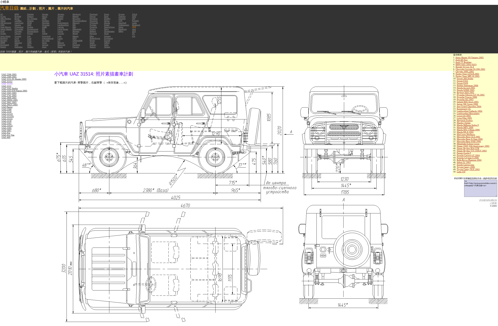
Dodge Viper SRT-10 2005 (468, 76)
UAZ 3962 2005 (9, 102)
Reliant (93, 31)
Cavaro (18, 25)
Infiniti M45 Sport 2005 (468, 102)
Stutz (106, 33)
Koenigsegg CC (464, 109)
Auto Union (5, 36)
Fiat (29, 36)
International (47, 38)
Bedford (4, 38)
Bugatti (18, 16)
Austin (3, 33)
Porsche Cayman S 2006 (468, 157)
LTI (59, 40)
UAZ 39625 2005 (10, 104)
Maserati (61, 45)
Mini (74, 27)
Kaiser (60, 18)
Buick (17, 18)
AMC (2, 25)
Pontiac (93, 25)
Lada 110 (461, 171)
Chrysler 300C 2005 (465, 71)
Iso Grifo (46, 40)
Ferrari (30, 33)
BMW (2, 43)
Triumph (122, 18)
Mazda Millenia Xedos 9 (468, 125)
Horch (44, 16)
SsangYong (109, 27)
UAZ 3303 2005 (9, 93)
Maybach (77, 14)
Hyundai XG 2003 (465, 99)
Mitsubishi (77, 29)
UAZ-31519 (7, 114)
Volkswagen (123, 25)
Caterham (19, 23)
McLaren (76, 18)
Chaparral (19, 27)
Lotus (60, 38)
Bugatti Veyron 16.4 (465, 67)
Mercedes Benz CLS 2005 (468, 137)
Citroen (18, 33)
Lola (59, 36)
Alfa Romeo (5, 18)
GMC (29, 43)
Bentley (3, 40)
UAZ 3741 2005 (9, 95)
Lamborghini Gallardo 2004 (469, 111)
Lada (134, 23)
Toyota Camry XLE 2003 (468, 169)
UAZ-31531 (7, 118)
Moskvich (136, 25)
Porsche (93, 27)
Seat (106, 16)
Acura (3, 16)
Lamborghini (63, 25)
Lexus (60, 31)
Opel (75, 43)
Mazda (76, 16)
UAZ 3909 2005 (9, 97)
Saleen (93, 45)
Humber (45, 21)
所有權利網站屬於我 (488, 200)
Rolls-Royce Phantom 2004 (469, 160)
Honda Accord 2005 (466, 88)
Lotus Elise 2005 (464, 118)
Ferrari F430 (462, 83)
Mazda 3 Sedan (464, 123)
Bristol (3, 47)
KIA (59, 21)
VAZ (134, 29)
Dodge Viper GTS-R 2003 (467, 74)
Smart (106, 25)
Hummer (45, 23)
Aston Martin (6, 29)
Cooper (18, 36)
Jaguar (45, 45)
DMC (29, 25)
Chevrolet (19, 29)
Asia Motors (5, 27)
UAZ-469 (6, 137)
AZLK (134, 14)
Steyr (106, 29)
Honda (45, 14)
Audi (2, 31)
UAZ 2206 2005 (9, 74)
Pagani (76, 47)
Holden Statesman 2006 (467, 85)
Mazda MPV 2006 (465, 127)
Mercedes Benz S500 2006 (469, 141)
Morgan (76, 31)
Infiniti (44, 33)
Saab (92, 43)
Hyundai (45, 25)
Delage (30, 21)
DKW (29, 23)
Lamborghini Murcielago (468, 113)
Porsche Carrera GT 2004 (468, 155)
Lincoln (61, 33)
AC (1, 14)
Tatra (106, 45)
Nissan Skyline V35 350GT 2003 (472, 151)
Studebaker (109, 31)
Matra (60, 47)
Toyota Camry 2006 (466, 167)
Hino (29, 45)
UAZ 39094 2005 (10, 100)
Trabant (121, 16)
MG (74, 25)
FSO (29, 40)
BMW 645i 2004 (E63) (466, 64)
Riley (92, 36)
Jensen (61, 14)
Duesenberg (32, 31)
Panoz (93, 16)
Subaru (107, 36)
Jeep (44, 47)
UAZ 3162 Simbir (10, 88)
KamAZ (135, 21)
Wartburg (122, 29)
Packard (76, 45)
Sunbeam (108, 38)
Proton (93, 29)
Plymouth (94, 23)
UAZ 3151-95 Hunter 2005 (14, 79)
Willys (120, 31)
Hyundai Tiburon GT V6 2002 (471, 95)
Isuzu (44, 43)
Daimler (30, 14)
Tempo (107, 47)
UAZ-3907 (6, 130)
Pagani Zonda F (464, 153)
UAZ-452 (6, 132)
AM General (5, 23)
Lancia (61, 27)
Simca (107, 21)
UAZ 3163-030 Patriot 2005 (14, 91)
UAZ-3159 (6, 121)
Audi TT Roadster (463, 62)
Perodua (93, 18)
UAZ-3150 (6, 111)
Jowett (60, 16)
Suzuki (107, 40)
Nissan (76, 36)
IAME (44, 27)
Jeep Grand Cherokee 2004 (469, 106)
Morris (75, 33)
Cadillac (18, 21)
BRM (17, 14)
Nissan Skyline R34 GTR (468, 148)
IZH (133, 18)
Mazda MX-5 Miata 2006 (468, 130)
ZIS (133, 36)
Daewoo (18, 43)
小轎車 (493, 203)
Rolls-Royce (95, 38)
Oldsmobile (77, 40)
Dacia (17, 40)
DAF (16, 45)
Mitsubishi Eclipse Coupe (468, 144)
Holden (30, 47)
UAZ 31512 (7, 81)
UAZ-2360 (6, 109)
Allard (2, 21)
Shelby (107, 18)
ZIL (133, 33)
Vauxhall (122, 23)
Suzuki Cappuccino (465, 164)
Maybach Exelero (465, 120)
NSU (75, 38)
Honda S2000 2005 (465, 90)
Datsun (30, 16)
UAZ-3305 (6, 128)
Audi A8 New (461, 60)
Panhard (93, 14)
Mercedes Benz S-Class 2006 (470, 139)
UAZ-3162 (6, 123)
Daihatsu (19, 47)
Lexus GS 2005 (464, 116)
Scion (106, 14)
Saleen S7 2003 (464, 162)
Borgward (4, 45)
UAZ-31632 (7, 125)
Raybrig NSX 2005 (465, 92)
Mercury (76, 23)
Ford (29, 38)
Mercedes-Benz (80, 21)
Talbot (107, 43)
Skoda (107, 23)
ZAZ (134, 31)
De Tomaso (32, 18)
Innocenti (46, 36)
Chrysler (18, 31)
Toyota (121, 14)
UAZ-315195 (8, 116)
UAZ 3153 (6, 86)
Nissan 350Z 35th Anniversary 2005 (473, 146)
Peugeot (93, 21)
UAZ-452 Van (8, 135)
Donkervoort (32, 29)
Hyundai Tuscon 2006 (467, 97)
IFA (43, 29)
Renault (93, 33)
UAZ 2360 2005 (9, 77)
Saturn (93, 47)
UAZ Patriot (7, 107)
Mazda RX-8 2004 (465, 132)
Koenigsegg (63, 23)
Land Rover (63, 29)
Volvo (120, 27)
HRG (44, 18)
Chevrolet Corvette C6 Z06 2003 (470, 69)
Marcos (61, 43)
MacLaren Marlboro (466, 134)
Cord (17, 38)
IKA (43, 31)
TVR (120, 21)
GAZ (134, 16)
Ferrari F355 (462, 81)
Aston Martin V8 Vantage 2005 (469, 57)
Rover (92, 40)
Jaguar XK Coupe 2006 (467, 104)
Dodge (30, 27)
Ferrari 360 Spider (465, 78)
